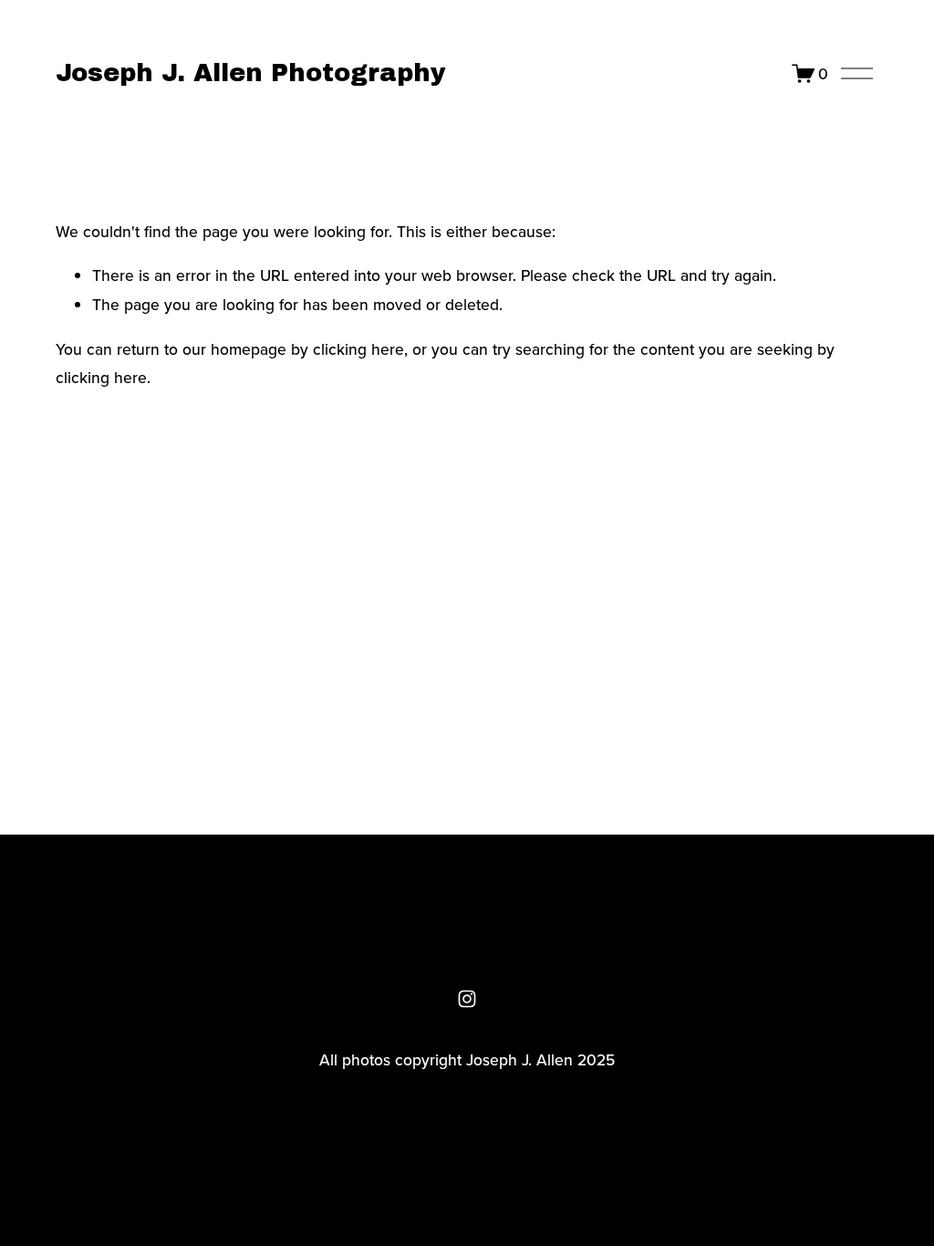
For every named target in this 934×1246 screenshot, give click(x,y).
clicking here (358, 348)
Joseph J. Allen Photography (251, 73)
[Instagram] (467, 999)
